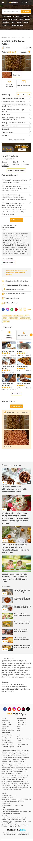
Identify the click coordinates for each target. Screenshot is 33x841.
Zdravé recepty (13, 318)
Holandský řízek (16, 783)
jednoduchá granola (20, 661)
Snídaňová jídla (16, 37)
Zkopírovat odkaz (24, 309)
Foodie (19, 740)
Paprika (13, 22)
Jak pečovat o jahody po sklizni (11, 813)
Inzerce (19, 735)
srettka (19, 387)
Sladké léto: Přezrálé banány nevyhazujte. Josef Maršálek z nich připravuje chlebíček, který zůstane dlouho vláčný (21, 634)
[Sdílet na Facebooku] (3, 309)
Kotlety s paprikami (7, 797)
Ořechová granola (8, 351)
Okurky (21, 19)
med (13, 687)
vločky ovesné (7, 684)
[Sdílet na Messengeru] (7, 309)
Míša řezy (25, 783)
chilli (12, 691)
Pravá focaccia (12, 757)
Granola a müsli (26, 37)
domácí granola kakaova (10, 668)
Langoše (14, 785)
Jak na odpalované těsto (15, 754)
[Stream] (23, 709)
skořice (7, 691)
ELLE (18, 728)
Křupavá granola (22, 366)
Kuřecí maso (13, 19)
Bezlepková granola (23, 383)
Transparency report (23, 744)
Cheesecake (22, 779)
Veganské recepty (25, 318)
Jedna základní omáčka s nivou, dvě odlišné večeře (16, 811)
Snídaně (5, 318)
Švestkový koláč (7, 789)
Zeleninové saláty (22, 771)
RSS (18, 737)
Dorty (14, 773)
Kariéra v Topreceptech (23, 738)
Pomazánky (13, 750)
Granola (19, 351)
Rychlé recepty (21, 767)
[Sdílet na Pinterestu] (16, 309)
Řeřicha (10, 755)
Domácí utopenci (17, 789)
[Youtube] (19, 709)
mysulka (4, 355)
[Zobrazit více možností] (29, 309)
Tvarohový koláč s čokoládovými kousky (13, 801)
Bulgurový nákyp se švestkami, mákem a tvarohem (16, 799)
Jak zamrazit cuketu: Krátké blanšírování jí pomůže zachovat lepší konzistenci (16, 822)
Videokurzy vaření (7, 724)
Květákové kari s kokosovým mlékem (12, 805)
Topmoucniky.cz (21, 722)
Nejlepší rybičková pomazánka (10, 781)
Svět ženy (5, 728)
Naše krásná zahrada (8, 730)
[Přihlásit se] (30, 2)
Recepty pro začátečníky (9, 767)
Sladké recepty (19, 769)
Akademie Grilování (8, 16)
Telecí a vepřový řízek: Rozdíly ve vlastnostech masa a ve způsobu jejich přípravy (15, 825)
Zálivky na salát (15, 759)
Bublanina (28, 787)
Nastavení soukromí (7, 735)
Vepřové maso (6, 765)
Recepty (7, 37)
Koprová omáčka (6, 783)
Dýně (4, 25)
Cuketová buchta (23, 785)
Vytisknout (20, 309)
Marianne (19, 726)
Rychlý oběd (20, 787)
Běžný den (6, 321)
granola (22, 668)
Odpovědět (7, 447)
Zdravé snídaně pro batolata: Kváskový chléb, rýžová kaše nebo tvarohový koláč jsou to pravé (14, 578)
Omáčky (18, 16)
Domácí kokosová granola (8, 367)
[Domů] (3, 38)
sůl (3, 691)
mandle (15, 684)
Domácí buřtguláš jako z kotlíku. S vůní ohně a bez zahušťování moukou (22, 599)
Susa (3, 372)
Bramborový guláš (12, 779)
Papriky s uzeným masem (9, 795)
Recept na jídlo (6, 720)
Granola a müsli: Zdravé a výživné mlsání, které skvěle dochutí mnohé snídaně (14, 489)
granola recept (7, 661)
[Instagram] (14, 709)
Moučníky (26, 16)
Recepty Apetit (6, 726)
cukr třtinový (24, 689)
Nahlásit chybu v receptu (17, 139)
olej (16, 687)
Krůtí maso (16, 764)
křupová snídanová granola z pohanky (15, 663)
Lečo (3, 787)
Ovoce (19, 773)
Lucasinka (20, 355)
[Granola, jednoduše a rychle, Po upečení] (16, 437)
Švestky (27, 19)
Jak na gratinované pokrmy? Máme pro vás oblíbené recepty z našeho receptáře (21, 640)
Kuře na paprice (6, 785)
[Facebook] (5, 709)
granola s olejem (23, 670)
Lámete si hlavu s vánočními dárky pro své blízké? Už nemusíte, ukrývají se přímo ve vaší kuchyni (15, 548)
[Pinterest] (9, 709)
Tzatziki (21, 761)
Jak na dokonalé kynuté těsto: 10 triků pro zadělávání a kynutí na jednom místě (22, 592)
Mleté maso (23, 764)
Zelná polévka (6, 759)
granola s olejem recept (16, 675)
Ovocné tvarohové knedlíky (14, 777)
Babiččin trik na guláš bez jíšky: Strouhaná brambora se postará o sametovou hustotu (14, 818)
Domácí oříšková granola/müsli (7, 384)
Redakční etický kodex (8, 746)
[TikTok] (28, 709)
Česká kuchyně (11, 771)
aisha (18, 370)
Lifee (18, 730)
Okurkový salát (24, 781)
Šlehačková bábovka (23, 757)
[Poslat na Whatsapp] (11, 309)
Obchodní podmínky (7, 742)
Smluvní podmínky (7, 744)
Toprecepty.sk (21, 720)
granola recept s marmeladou (21, 677)
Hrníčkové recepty (17, 25)
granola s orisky (7, 672)
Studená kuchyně (7, 773)
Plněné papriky (16, 776)
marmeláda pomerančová (11, 689)
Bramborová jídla (15, 765)
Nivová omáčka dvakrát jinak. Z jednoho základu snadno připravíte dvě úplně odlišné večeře (22, 624)
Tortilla (20, 752)
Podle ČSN (6, 22)
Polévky (5, 19)
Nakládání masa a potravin (9, 752)
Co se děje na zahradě (20, 755)
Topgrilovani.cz (21, 724)
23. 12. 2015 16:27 (23, 412)
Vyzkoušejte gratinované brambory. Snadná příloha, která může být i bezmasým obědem (22, 648)
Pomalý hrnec (25, 765)
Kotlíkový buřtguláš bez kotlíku (10, 809)
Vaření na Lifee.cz (7, 722)
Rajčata (25, 22)
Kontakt (19, 746)
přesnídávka (23, 687)
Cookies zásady (6, 740)
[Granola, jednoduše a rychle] (16, 422)
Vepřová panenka (13, 761)
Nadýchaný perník (11, 787)
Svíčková (4, 757)
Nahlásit (19, 742)
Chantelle (23, 52)
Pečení (27, 315)
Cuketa (19, 22)
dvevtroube (5, 389)
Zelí (9, 25)
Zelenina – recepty (23, 750)
